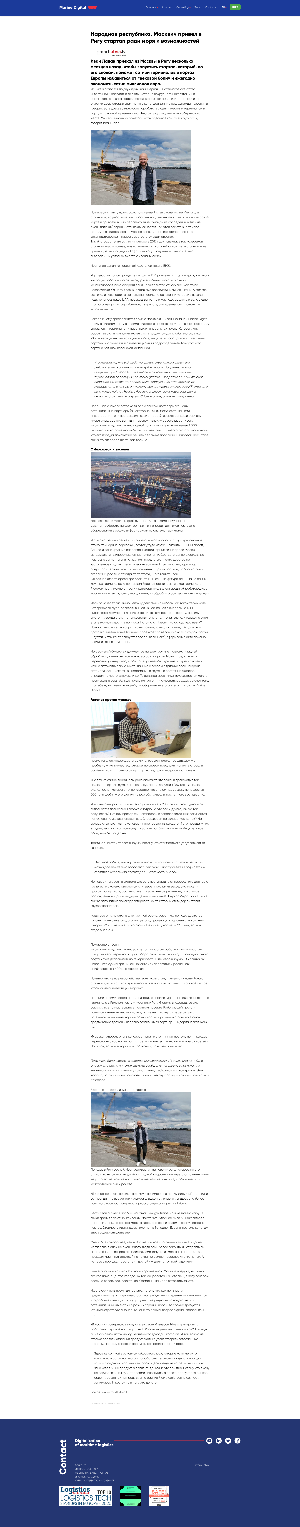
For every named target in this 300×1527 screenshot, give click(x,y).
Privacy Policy (201, 1464)
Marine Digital (72, 7)
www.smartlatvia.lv (115, 1392)
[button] (235, 7)
